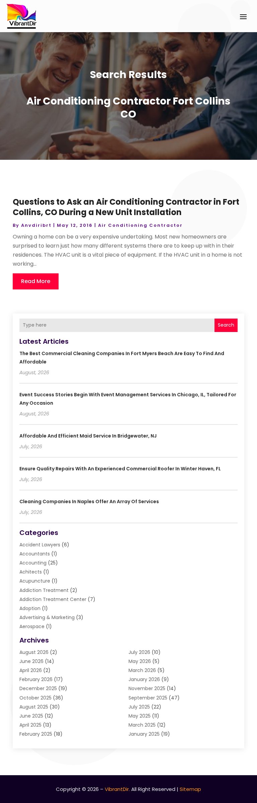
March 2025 (142, 725)
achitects (30, 571)
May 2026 (139, 661)
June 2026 (31, 661)
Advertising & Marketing (47, 617)
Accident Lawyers (39, 544)
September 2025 (147, 697)
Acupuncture (34, 581)
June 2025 (31, 716)
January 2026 (144, 679)
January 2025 (144, 734)
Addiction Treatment (44, 590)
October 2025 (35, 697)
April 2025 (30, 725)
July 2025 (139, 707)
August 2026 (34, 652)
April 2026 (30, 670)
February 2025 (35, 734)
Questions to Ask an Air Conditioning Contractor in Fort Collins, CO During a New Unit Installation (126, 207)
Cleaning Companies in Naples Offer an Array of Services (89, 501)
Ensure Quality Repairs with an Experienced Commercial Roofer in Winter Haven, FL (120, 468)
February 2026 (36, 679)
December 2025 (38, 688)
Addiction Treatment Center (52, 599)
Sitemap (190, 789)
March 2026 (142, 670)
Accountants (34, 553)
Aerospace (32, 626)
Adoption (29, 608)
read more (35, 281)
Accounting (33, 562)
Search (226, 325)
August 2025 (33, 707)
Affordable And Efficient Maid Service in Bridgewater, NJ (88, 435)
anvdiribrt (36, 225)
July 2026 (139, 652)
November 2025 (146, 688)
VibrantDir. (117, 789)
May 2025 (139, 716)
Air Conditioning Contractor (140, 225)
